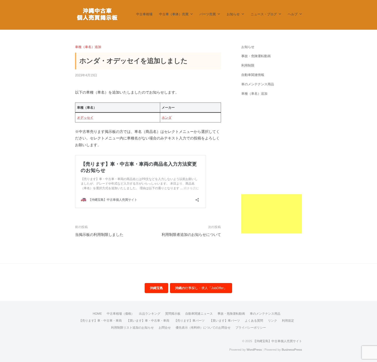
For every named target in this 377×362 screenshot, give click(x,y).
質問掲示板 (172, 313)
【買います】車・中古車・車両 (148, 320)
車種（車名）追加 (88, 47)
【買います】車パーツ (224, 320)
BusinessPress (292, 349)
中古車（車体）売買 (173, 14)
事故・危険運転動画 (256, 56)
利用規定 (288, 320)
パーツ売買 (207, 14)
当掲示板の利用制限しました (99, 235)
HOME (97, 313)
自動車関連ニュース (199, 313)
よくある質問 (254, 320)
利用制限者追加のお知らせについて (191, 235)
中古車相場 (144, 14)
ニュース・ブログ (264, 14)
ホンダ (166, 117)
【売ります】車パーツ (189, 320)
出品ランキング (149, 313)
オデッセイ (85, 117)
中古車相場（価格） (120, 313)
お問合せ (165, 327)
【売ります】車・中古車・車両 (100, 320)
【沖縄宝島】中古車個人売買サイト (277, 341)
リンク (272, 320)
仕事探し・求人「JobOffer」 (201, 288)
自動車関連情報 (252, 75)
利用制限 (247, 65)
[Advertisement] (271, 168)
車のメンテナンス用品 (257, 84)
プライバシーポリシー (250, 327)
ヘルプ (293, 14)
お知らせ (233, 14)
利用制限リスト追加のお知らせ (132, 327)
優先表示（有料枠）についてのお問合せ (203, 327)
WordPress (254, 349)
